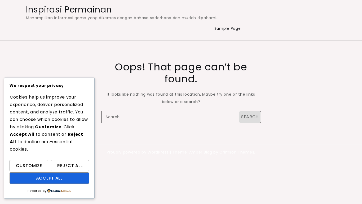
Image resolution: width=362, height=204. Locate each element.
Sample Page (227, 28)
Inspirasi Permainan (69, 9)
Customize (29, 166)
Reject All (69, 166)
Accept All (49, 178)
